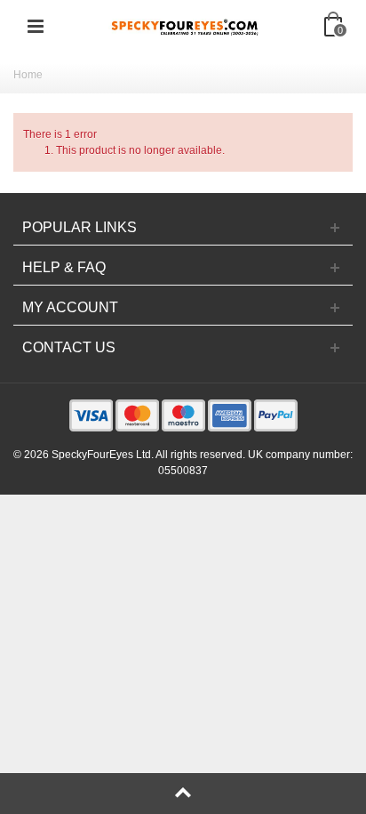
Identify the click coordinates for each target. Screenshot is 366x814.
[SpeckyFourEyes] (185, 26)
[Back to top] (183, 793)
